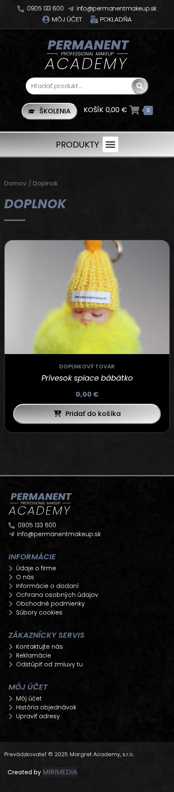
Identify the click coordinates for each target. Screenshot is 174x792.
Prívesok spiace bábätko (87, 378)
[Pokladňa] (94, 19)
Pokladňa (116, 19)
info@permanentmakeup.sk (116, 8)
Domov (15, 183)
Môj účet (67, 19)
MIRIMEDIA (60, 772)
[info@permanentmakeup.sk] (71, 8)
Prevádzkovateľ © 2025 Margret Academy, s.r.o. (70, 754)
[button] (111, 145)
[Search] (139, 86)
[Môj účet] (46, 19)
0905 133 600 (45, 8)
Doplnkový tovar (87, 366)
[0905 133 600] (20, 8)
